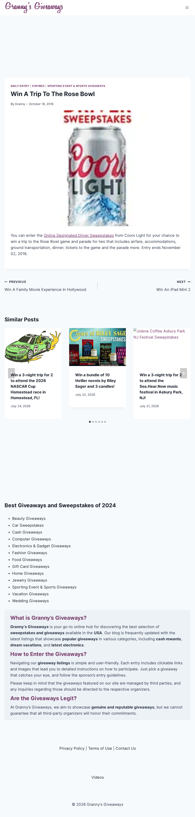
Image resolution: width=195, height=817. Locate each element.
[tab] (90, 422)
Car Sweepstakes (28, 525)
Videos (97, 777)
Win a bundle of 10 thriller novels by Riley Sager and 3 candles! (95, 381)
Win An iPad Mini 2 (173, 286)
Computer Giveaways (31, 539)
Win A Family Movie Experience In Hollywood (45, 286)
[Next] (183, 373)
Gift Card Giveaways (30, 566)
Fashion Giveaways (29, 553)
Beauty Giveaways (29, 518)
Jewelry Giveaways (29, 580)
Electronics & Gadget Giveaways (41, 546)
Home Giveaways (28, 573)
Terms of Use (100, 748)
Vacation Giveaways (30, 594)
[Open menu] (186, 7)
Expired (38, 85)
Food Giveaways (27, 559)
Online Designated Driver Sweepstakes (79, 235)
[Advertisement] (97, 51)
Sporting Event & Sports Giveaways (76, 85)
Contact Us (126, 748)
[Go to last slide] (11, 373)
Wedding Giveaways (30, 601)
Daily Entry (20, 85)
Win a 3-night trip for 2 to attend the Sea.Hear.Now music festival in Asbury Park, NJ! (161, 386)
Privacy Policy (72, 748)
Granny (20, 104)
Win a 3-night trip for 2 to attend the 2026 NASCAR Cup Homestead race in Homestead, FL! (32, 386)
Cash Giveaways (27, 532)
